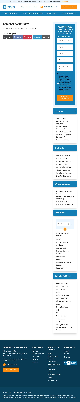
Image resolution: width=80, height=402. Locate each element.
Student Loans (61, 316)
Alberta (58, 239)
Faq (22, 7)
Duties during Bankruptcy (65, 167)
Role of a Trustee (62, 158)
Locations (35, 362)
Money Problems (62, 307)
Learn (28, 7)
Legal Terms (36, 356)
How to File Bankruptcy (64, 155)
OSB (57, 310)
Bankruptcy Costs (62, 164)
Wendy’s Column (62, 325)
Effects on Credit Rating (64, 205)
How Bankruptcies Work (64, 132)
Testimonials (60, 319)
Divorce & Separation (63, 301)
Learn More (65, 1)
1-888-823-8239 (12, 364)
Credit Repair (60, 289)
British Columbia (62, 242)
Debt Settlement (62, 298)
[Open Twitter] (67, 357)
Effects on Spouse (62, 202)
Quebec (59, 265)
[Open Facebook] (64, 357)
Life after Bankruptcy (63, 176)
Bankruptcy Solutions (63, 140)
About (35, 7)
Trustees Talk (61, 322)
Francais (66, 354)
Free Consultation (69, 7)
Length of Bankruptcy (63, 161)
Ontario (58, 259)
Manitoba (59, 245)
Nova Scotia (60, 256)
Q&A (57, 313)
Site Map (35, 359)
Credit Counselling (62, 286)
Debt (58, 292)
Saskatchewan (61, 268)
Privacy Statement (38, 354)
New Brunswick (61, 248)
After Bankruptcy (62, 283)
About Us (35, 351)
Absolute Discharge (63, 170)
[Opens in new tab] (70, 363)
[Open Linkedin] (69, 357)
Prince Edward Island (63, 262)
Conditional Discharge (63, 173)
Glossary (66, 351)
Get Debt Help (61, 119)
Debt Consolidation (62, 295)
